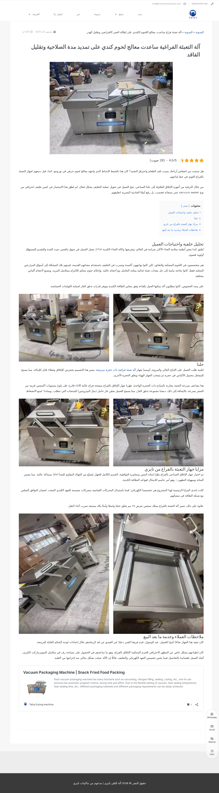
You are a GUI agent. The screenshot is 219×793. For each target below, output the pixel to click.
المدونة (200, 32)
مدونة (97, 14)
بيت (140, 14)
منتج (121, 14)
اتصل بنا (58, 14)
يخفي (185, 206)
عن (78, 14)
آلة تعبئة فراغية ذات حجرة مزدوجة (116, 369)
